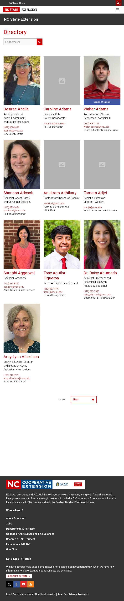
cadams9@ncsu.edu (54, 123)
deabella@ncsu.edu (13, 130)
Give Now (11, 549)
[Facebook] (16, 584)
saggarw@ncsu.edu (14, 287)
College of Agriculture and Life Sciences (30, 533)
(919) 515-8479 (11, 283)
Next (75, 399)
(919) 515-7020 (91, 291)
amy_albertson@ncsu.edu (17, 378)
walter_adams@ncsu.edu (96, 127)
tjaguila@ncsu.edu (53, 292)
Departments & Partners (20, 528)
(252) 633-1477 (51, 288)
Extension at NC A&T (18, 544)
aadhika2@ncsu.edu (54, 203)
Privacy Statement (78, 594)
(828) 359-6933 (11, 127)
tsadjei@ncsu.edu (93, 207)
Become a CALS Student (20, 539)
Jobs (9, 523)
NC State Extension (21, 19)
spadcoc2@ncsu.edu (15, 210)
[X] (9, 584)
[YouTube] (23, 584)
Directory (15, 32)
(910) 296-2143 (91, 123)
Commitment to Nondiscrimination (36, 594)
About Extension (15, 518)
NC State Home (17, 3)
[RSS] (30, 584)
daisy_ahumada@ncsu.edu (97, 294)
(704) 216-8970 (11, 375)
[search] (119, 3)
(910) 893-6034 (11, 207)
